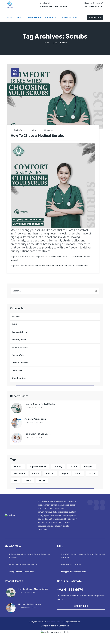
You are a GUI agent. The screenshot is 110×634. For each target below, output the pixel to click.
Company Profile (48, 626)
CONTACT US (95, 17)
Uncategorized (19, 378)
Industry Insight (19, 339)
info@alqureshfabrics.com (21, 572)
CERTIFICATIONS (69, 17)
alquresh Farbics (38, 466)
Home (46, 43)
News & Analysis (20, 347)
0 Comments (49, 130)
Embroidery (19, 473)
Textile (28, 480)
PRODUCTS (50, 17)
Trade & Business (20, 363)
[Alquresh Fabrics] (10, 4)
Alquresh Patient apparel (36, 419)
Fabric (15, 324)
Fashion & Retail (20, 332)
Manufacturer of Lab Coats (38, 434)
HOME (9, 17)
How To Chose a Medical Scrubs (37, 136)
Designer (88, 466)
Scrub (78, 473)
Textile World (19, 130)
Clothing (58, 466)
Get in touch (81, 606)
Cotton (73, 466)
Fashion (50, 473)
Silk (15, 480)
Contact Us (64, 626)
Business (16, 316)
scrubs (92, 473)
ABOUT (20, 17)
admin (34, 130)
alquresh (18, 466)
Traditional (17, 370)
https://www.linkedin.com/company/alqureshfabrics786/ (62, 265)
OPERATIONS (34, 17)
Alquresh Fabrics (55, 622)
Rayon (65, 473)
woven (42, 480)
